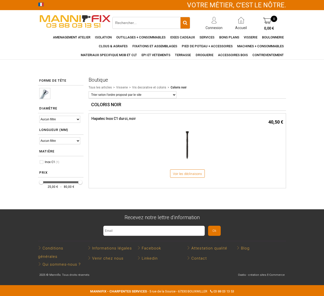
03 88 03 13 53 (223, 291)
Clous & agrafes (113, 46)
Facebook (151, 248)
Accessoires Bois (233, 55)
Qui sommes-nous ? (62, 264)
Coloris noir (179, 87)
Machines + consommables (260, 46)
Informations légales (112, 248)
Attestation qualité (209, 248)
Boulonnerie (273, 37)
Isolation (103, 37)
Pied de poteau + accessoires (207, 46)
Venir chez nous (108, 258)
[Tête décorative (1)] (44, 93)
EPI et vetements (155, 55)
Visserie (250, 37)
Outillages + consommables (141, 37)
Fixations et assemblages (154, 46)
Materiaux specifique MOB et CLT (109, 55)
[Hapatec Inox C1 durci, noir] (187, 162)
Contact (199, 258)
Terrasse (183, 55)
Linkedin (150, 258)
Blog (245, 248)
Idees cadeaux (182, 37)
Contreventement (268, 55)
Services (206, 37)
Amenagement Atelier (71, 37)
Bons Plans (229, 37)
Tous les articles (100, 87)
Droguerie (204, 55)
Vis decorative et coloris (149, 87)
